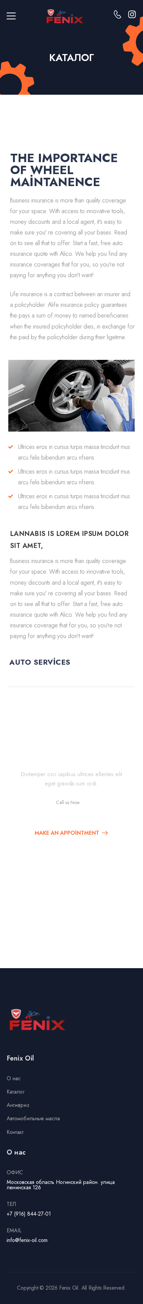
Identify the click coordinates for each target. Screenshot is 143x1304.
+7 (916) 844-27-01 (29, 1214)
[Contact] (49, 804)
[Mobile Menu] (11, 16)
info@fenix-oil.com (27, 1240)
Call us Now (68, 802)
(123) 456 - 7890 (78, 808)
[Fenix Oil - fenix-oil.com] (64, 16)
